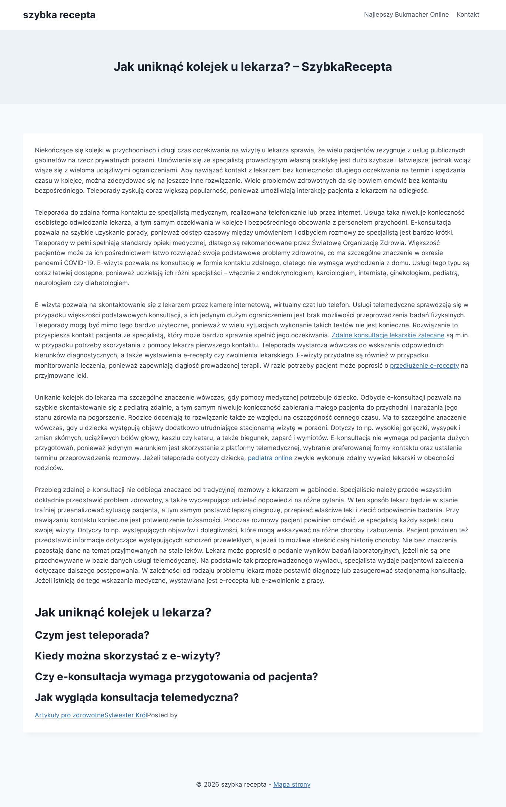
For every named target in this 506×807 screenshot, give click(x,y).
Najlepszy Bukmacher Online (406, 14)
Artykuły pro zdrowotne (69, 715)
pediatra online (270, 458)
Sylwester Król (125, 715)
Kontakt (468, 14)
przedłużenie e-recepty (424, 365)
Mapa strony (291, 784)
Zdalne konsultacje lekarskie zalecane (388, 335)
